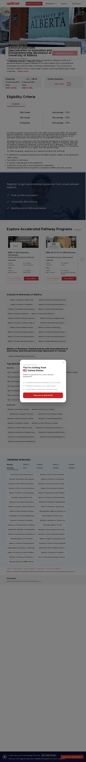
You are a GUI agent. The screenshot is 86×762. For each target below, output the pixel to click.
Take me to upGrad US (43, 395)
